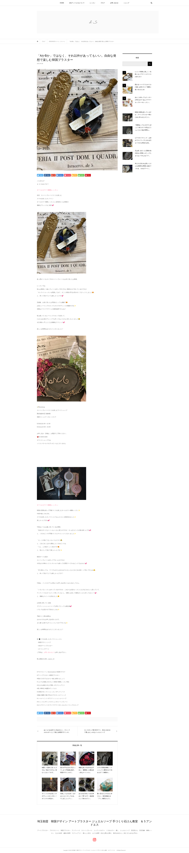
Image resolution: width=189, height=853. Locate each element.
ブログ (103, 3)
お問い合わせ (114, 3)
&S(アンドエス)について (76, 3)
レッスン (92, 3)
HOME (62, 3)
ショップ (126, 3)
